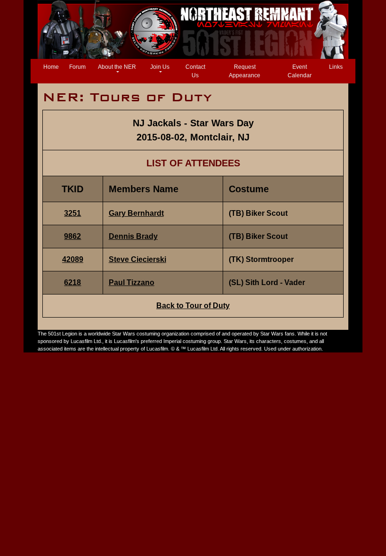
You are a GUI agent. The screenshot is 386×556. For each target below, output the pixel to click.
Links (336, 67)
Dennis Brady (133, 236)
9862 (72, 236)
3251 (72, 213)
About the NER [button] (117, 67)
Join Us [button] (159, 67)
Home (53, 66)
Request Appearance (244, 71)
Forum (77, 67)
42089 (72, 259)
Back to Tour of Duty (193, 306)
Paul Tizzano (131, 282)
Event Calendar (300, 71)
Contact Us (195, 71)
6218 (72, 282)
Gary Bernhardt (136, 213)
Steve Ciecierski (137, 259)
